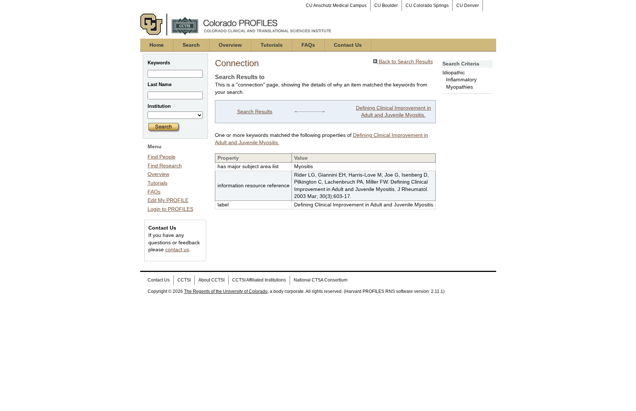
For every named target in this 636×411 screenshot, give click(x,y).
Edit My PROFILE (168, 200)
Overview (230, 45)
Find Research (165, 166)
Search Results (254, 111)
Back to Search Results (405, 61)
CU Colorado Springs (427, 5)
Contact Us (348, 45)
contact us (177, 249)
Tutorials (272, 45)
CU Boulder (386, 5)
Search (191, 45)
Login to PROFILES (170, 209)
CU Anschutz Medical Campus (336, 5)
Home (156, 45)
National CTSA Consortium (320, 280)
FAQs (308, 45)
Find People (162, 157)
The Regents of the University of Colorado (226, 291)
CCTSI (184, 280)
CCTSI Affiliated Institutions (259, 280)
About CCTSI (211, 280)
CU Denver (467, 5)
